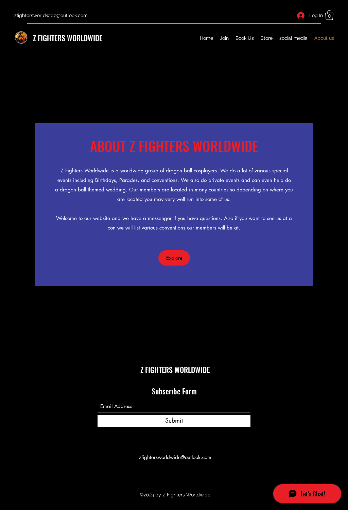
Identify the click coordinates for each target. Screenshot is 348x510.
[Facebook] (163, 472)
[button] (329, 15)
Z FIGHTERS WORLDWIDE (67, 37)
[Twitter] (174, 472)
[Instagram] (184, 472)
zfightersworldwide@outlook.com (51, 15)
